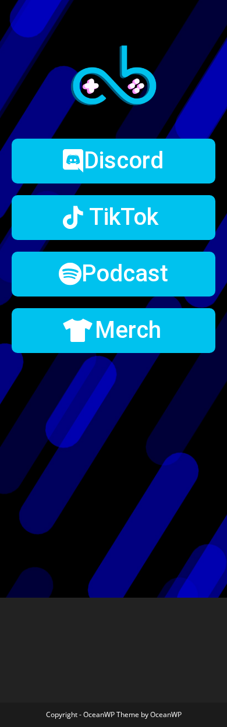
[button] (113, 161)
